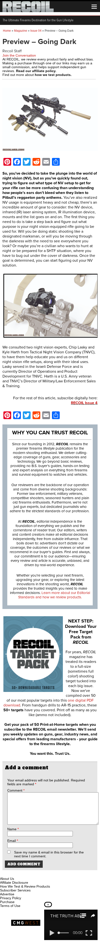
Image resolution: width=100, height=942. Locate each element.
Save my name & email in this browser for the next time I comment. (49, 854)
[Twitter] (36, 873)
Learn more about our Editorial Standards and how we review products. (54, 595)
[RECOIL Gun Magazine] (28, 11)
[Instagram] (12, 873)
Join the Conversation (19, 55)
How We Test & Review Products (25, 886)
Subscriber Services (15, 890)
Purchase (7, 902)
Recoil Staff (12, 51)
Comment (16, 790)
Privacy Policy (10, 898)
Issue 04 (36, 30)
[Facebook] (4, 873)
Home (7, 30)
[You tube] (20, 873)
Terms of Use (10, 906)
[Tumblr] (28, 873)
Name (13, 829)
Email (12, 841)
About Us (7, 879)
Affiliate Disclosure (14, 882)
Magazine (20, 30)
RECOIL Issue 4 (84, 403)
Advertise (7, 894)
